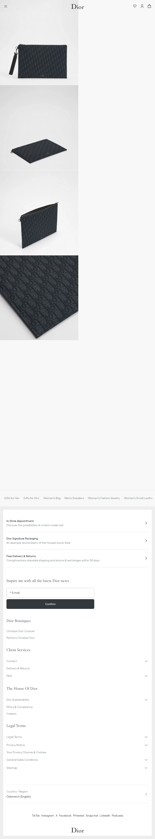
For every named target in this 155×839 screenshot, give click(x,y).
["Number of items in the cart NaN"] (149, 6)
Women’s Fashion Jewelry (104, 498)
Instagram (47, 815)
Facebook (65, 815)
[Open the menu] (6, 6)
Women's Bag (52, 498)
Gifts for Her (11, 498)
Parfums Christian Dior (20, 637)
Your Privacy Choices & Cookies (26, 752)
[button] (39, 42)
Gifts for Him (31, 498)
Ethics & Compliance (19, 707)
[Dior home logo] (77, 6)
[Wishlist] (134, 6)
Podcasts (117, 815)
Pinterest (78, 815)
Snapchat (92, 815)
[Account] (142, 6)
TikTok (36, 815)
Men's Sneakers (74, 498)
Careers (11, 713)
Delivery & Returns (18, 668)
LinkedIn (105, 815)
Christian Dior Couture (20, 631)
